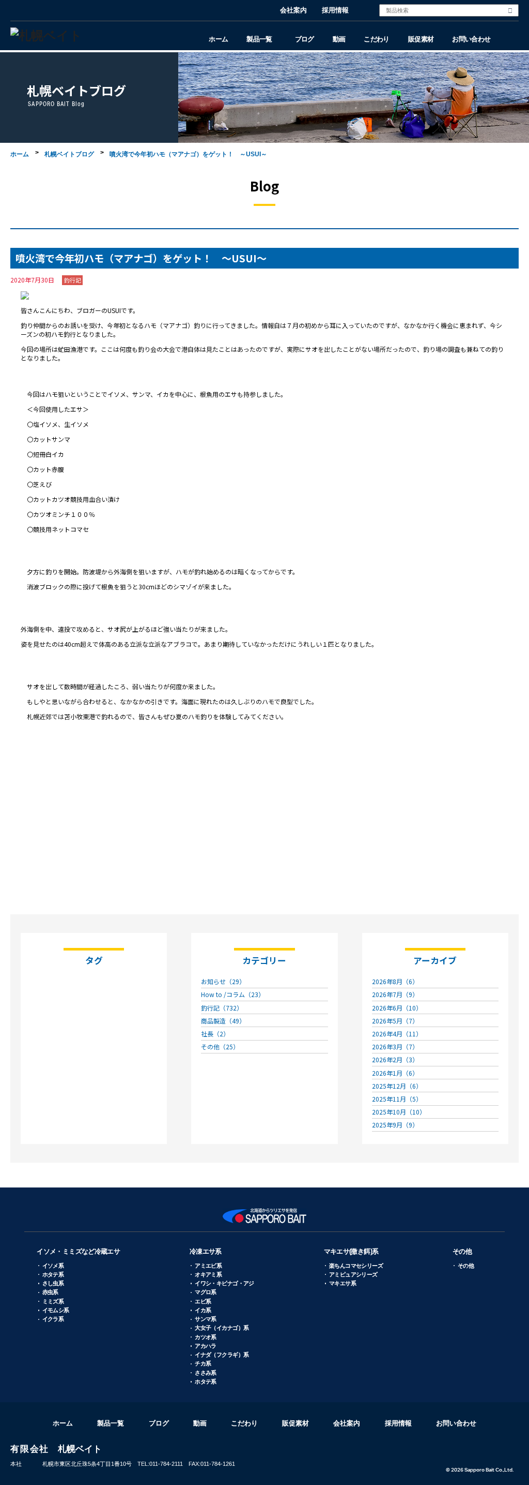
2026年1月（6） (395, 1072)
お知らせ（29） (223, 981)
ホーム (218, 39)
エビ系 (203, 1301)
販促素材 (420, 39)
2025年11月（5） (397, 1098)
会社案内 (293, 10)
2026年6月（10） (397, 1007)
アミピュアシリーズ (353, 1274)
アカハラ (205, 1346)
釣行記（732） (222, 1007)
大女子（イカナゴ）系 (221, 1328)
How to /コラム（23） (232, 994)
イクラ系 (53, 1319)
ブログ (304, 39)
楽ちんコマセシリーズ (356, 1266)
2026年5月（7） (395, 1020)
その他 (462, 1251)
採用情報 (335, 10)
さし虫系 (53, 1283)
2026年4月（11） (397, 1033)
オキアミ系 (208, 1274)
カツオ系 (205, 1337)
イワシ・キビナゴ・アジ (224, 1283)
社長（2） (215, 1033)
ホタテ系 (53, 1274)
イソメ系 (53, 1266)
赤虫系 (50, 1292)
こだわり (376, 39)
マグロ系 (205, 1292)
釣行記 (72, 280)
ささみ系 (205, 1373)
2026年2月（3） (395, 1059)
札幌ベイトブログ (69, 154)
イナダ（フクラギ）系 (221, 1355)
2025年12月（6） (397, 1085)
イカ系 (203, 1310)
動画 (339, 39)
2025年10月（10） (399, 1111)
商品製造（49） (223, 1020)
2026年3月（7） (395, 1046)
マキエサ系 (342, 1283)
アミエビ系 (208, 1266)
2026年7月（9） (395, 994)
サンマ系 (205, 1319)
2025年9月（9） (395, 1124)
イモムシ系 (55, 1310)
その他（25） (220, 1046)
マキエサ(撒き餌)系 (351, 1251)
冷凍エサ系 (206, 1251)
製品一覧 (259, 39)
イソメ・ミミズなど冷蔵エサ (78, 1251)
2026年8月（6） (395, 981)
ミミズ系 (53, 1301)
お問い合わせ (471, 39)
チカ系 (203, 1363)
